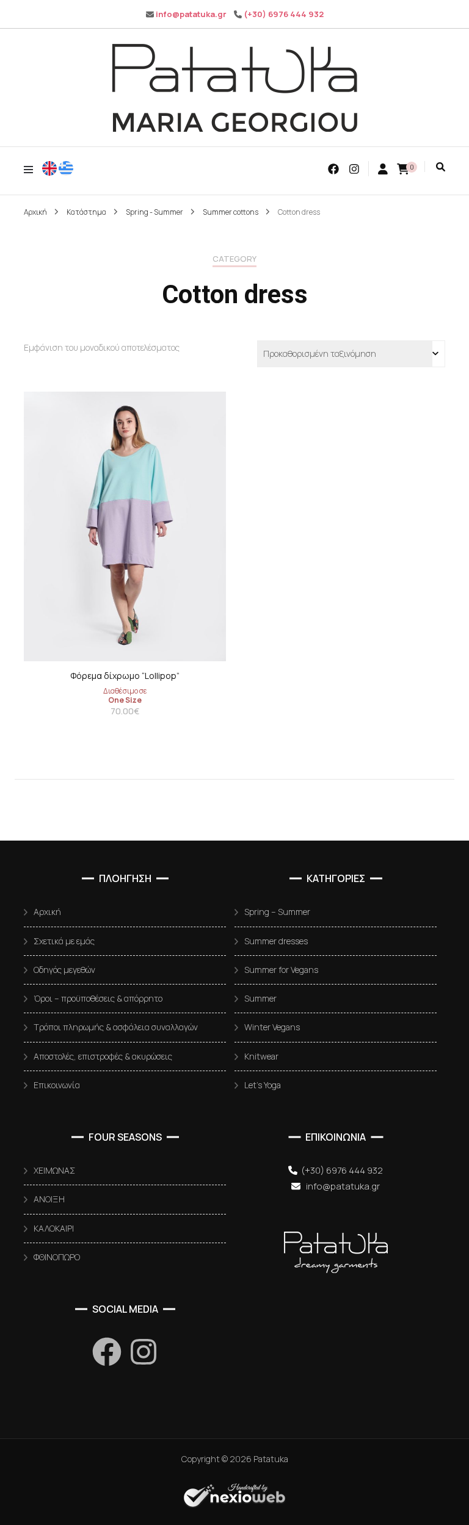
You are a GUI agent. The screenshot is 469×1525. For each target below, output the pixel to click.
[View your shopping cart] (403, 168)
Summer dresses (276, 941)
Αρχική (47, 911)
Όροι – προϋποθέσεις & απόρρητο (98, 998)
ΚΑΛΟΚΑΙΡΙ (54, 1228)
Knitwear (261, 1056)
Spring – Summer (277, 911)
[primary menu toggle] (31, 169)
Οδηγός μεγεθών (64, 969)
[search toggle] (440, 166)
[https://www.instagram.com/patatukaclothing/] (143, 1352)
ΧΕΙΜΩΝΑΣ (54, 1170)
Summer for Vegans (281, 969)
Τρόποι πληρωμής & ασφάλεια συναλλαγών (116, 1027)
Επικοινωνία (57, 1085)
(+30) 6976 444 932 (284, 14)
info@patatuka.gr (191, 14)
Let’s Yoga (262, 1085)
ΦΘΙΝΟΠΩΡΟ (57, 1257)
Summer (260, 998)
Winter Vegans (272, 1027)
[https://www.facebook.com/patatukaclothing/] (107, 1352)
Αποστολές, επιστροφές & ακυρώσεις (103, 1056)
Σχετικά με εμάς (64, 941)
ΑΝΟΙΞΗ (49, 1199)
